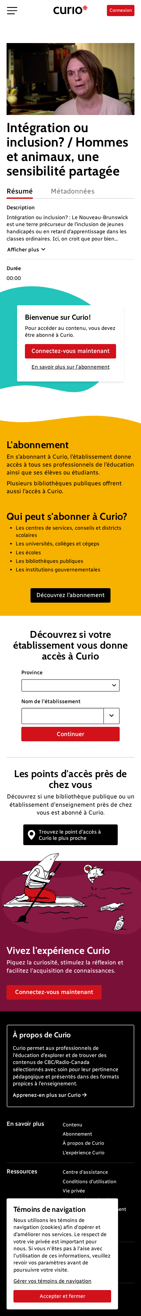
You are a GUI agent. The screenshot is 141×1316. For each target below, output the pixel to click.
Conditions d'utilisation (89, 1182)
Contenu (72, 1125)
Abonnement (77, 1134)
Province (32, 672)
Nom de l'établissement (51, 701)
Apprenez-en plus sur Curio (47, 1095)
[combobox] (62, 716)
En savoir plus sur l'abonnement (70, 367)
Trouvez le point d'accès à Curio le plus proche (70, 835)
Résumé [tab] (20, 191)
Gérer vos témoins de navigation (52, 1281)
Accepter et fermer (62, 1296)
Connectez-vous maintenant (70, 351)
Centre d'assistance (85, 1172)
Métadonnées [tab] (73, 191)
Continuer (70, 734)
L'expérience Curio (84, 1153)
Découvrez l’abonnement (70, 595)
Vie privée (74, 1191)
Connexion (121, 10)
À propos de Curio (83, 1143)
